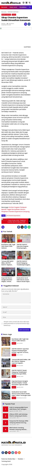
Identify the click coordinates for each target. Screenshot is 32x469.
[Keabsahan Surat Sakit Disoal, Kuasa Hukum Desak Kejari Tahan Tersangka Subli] (24, 272)
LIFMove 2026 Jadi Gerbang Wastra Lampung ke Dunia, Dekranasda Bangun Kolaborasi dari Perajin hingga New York (19, 415)
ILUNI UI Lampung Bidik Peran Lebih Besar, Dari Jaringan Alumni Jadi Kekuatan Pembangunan (18, 408)
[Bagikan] (29, 24)
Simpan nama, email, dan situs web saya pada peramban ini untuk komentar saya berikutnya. (16, 323)
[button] (23, 3)
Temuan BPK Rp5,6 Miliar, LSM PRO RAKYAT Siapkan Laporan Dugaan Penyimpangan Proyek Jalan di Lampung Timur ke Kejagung (7, 263)
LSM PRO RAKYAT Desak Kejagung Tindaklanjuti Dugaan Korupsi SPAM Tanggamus (23, 263)
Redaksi (3, 23)
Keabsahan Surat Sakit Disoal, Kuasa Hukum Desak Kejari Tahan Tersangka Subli (23, 279)
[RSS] (19, 452)
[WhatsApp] (29, 227)
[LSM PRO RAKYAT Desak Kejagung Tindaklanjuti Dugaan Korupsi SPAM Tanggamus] (24, 255)
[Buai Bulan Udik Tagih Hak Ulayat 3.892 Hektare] (8, 238)
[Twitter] (22, 227)
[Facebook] (18, 227)
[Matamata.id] (11, 2)
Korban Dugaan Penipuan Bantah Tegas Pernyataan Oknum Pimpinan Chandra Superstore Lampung (15, 209)
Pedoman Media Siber (8, 459)
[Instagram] (16, 452)
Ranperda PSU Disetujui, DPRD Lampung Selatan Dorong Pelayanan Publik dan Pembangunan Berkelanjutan (18, 422)
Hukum (14, 14)
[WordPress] (12, 452)
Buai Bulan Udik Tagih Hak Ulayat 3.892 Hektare (8, 246)
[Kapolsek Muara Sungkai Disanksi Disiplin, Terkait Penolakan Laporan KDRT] (8, 272)
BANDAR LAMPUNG (6, 14)
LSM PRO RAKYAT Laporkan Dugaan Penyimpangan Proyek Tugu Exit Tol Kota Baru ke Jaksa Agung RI (23, 246)
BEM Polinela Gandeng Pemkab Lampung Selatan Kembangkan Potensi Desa (18, 428)
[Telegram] (25, 227)
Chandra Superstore (14, 215)
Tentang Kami (5, 461)
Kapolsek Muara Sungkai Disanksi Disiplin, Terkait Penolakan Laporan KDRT (7, 279)
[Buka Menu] (26, 3)
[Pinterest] (9, 452)
